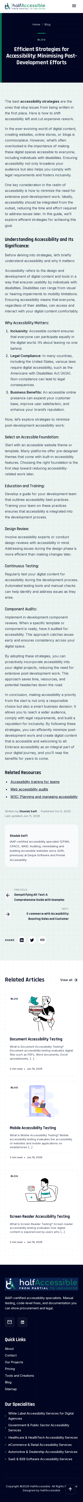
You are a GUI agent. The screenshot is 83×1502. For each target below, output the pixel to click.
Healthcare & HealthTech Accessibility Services (43, 1437)
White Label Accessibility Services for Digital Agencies (41, 1415)
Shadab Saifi (28, 811)
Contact (11, 1355)
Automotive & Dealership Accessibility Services (42, 1452)
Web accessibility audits (29, 789)
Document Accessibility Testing (36, 1039)
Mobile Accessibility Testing (33, 1128)
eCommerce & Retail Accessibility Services (40, 1445)
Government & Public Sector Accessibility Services (38, 1427)
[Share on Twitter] (32, 940)
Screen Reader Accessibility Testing (40, 1216)
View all (69, 980)
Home (36, 24)
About (9, 1349)
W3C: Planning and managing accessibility (44, 797)
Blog (47, 24)
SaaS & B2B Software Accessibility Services (40, 1459)
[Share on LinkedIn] (22, 940)
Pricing (10, 1369)
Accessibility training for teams (35, 782)
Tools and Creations (19, 1376)
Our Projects (14, 1362)
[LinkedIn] (22, 1322)
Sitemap (11, 1389)
